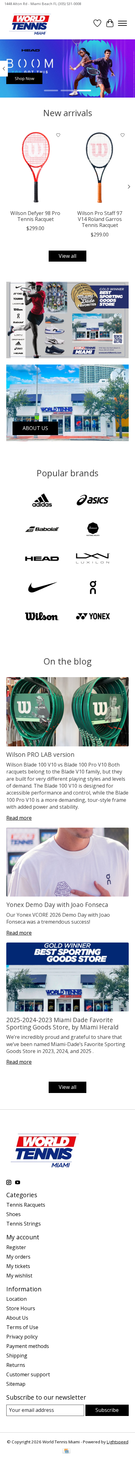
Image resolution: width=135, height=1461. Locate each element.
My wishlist (19, 1275)
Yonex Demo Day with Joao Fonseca (57, 904)
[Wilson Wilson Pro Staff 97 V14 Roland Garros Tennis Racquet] (100, 168)
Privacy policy (22, 1336)
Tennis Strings (23, 1223)
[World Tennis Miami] (30, 23)
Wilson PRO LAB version (40, 754)
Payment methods (27, 1346)
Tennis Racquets (25, 1204)
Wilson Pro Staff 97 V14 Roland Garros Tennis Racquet (99, 219)
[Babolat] (42, 529)
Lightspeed (117, 1442)
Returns (15, 1365)
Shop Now (24, 78)
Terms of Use (22, 1327)
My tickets (18, 1266)
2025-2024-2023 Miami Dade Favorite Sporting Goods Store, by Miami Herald (62, 1023)
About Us (17, 1317)
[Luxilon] (92, 559)
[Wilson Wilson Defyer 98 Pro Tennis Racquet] (35, 168)
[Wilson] (42, 617)
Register (16, 1247)
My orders (18, 1256)
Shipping (16, 1355)
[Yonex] (92, 617)
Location (16, 1298)
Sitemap (15, 1383)
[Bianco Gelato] (92, 529)
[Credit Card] (66, 1451)
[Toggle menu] (122, 23)
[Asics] (92, 500)
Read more (19, 817)
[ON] (92, 588)
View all (67, 255)
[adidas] (42, 500)
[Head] (42, 559)
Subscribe (107, 1410)
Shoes (13, 1214)
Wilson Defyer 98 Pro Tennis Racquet (35, 216)
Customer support (28, 1374)
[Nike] (42, 588)
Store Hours (20, 1308)
